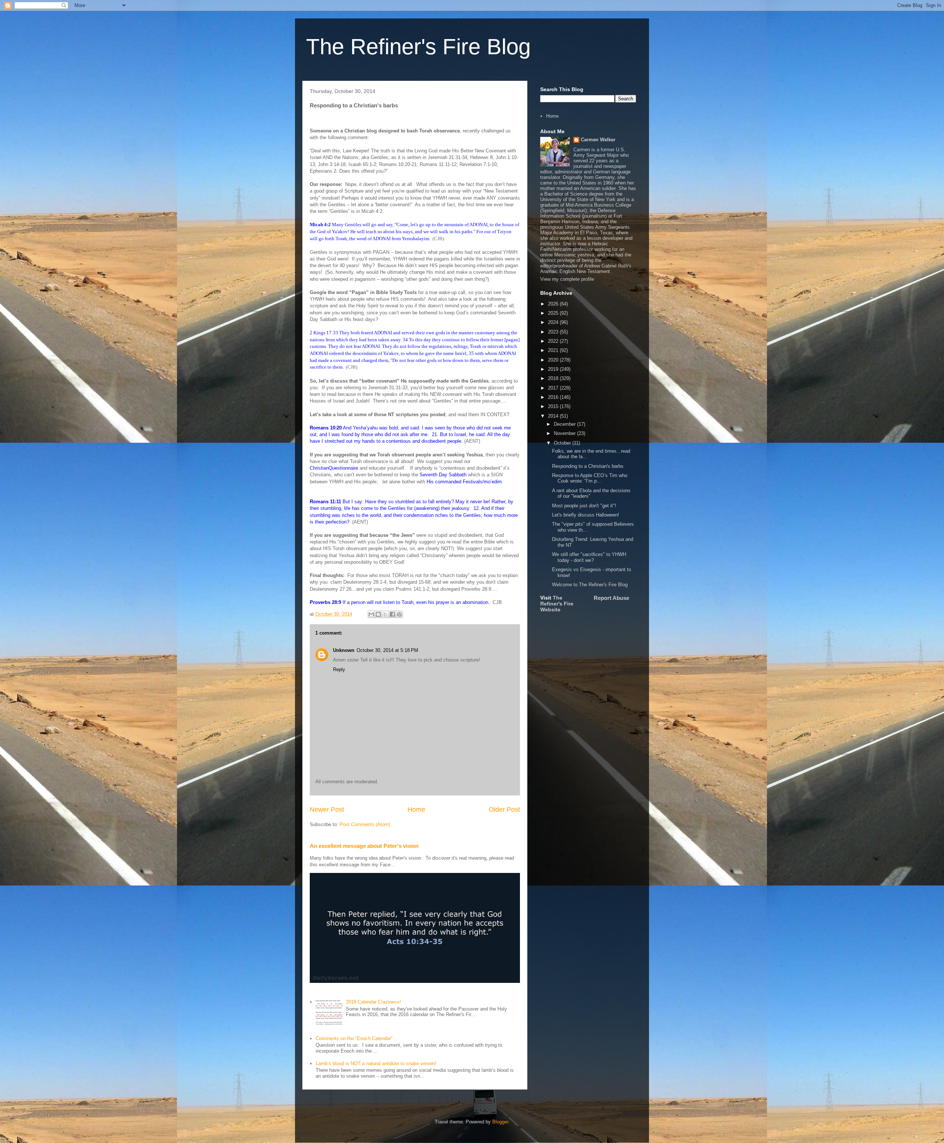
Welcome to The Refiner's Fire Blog (590, 584)
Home (416, 809)
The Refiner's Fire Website (556, 603)
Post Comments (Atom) (365, 824)
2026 (554, 304)
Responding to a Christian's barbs (588, 466)
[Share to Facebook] (392, 614)
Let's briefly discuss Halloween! (585, 515)
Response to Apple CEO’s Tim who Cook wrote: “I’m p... (589, 478)
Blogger (500, 1122)
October (563, 443)
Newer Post (327, 809)
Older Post (504, 809)
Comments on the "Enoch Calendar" (354, 1038)
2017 (554, 388)
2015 (554, 406)
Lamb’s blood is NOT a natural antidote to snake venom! (376, 1063)
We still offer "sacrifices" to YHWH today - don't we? (589, 557)
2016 (554, 397)
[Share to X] (385, 614)
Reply (339, 669)
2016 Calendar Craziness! (373, 1002)
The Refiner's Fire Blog (418, 46)
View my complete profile (567, 279)
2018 (554, 378)
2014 (554, 416)
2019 (554, 369)
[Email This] (371, 614)
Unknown (343, 650)
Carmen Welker (598, 139)
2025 (554, 313)
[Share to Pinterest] (399, 614)
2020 (554, 360)
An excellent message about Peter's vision (364, 846)
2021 (554, 350)
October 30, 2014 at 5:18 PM (387, 650)
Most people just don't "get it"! (584, 505)
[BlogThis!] (378, 614)
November (565, 433)
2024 (554, 322)
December (565, 424)
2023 (554, 332)
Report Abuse (611, 598)
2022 (554, 341)
